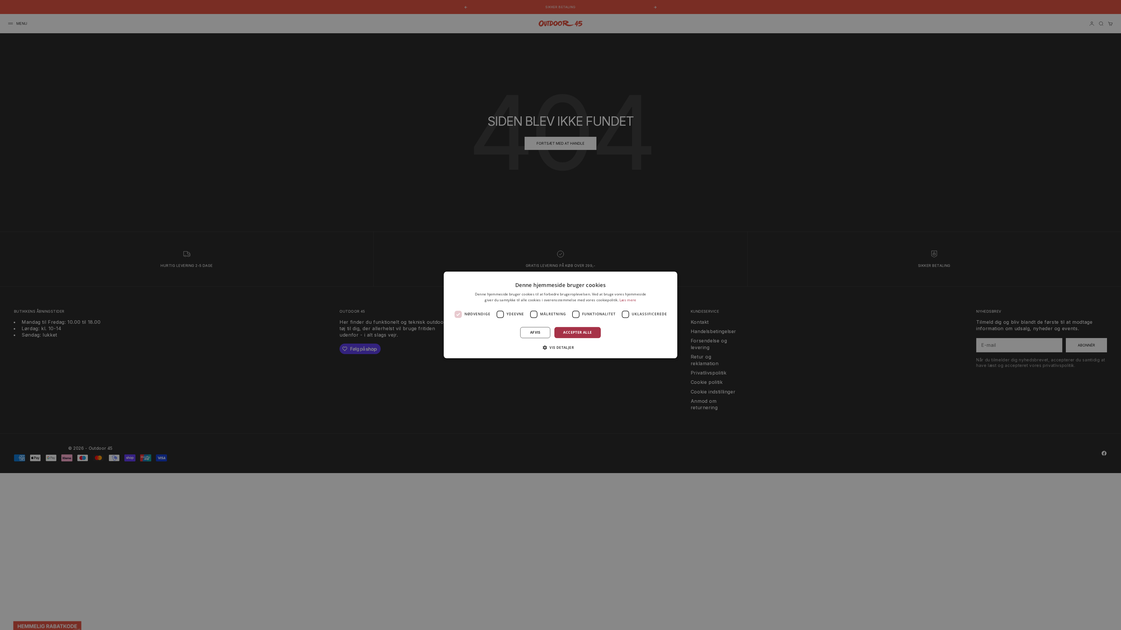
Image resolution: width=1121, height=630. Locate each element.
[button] (560, 347)
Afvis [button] (535, 332)
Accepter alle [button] (577, 332)
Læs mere (627, 300)
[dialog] (560, 315)
